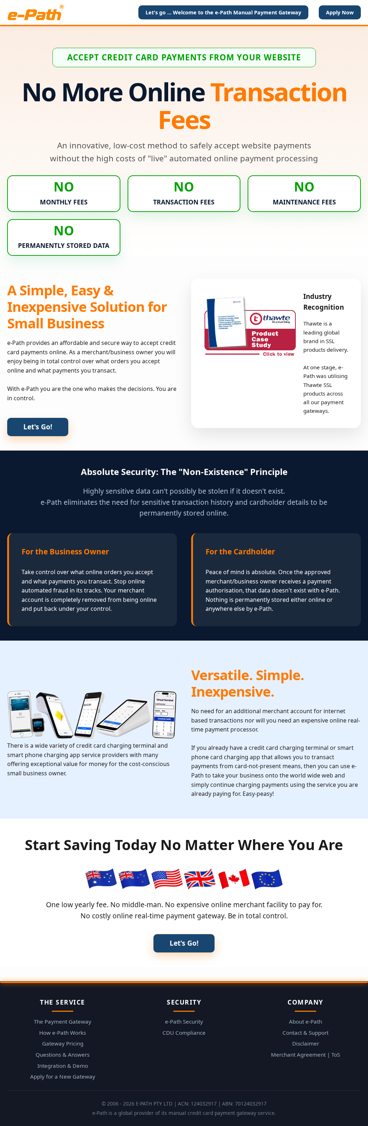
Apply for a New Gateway (62, 1076)
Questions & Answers (62, 1054)
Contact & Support (305, 1032)
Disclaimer (305, 1043)
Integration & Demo (62, 1065)
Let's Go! (37, 427)
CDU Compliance (184, 1032)
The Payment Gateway (62, 1021)
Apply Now (340, 12)
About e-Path (305, 1021)
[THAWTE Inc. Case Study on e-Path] (250, 323)
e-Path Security (184, 1021)
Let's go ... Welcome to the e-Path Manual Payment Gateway (223, 12)
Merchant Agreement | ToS (305, 1054)
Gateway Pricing (62, 1043)
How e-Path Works (62, 1032)
